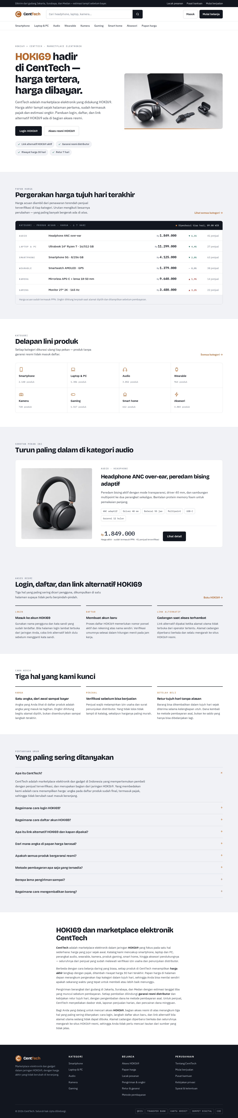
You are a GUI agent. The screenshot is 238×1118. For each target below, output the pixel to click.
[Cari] (138, 14)
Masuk (190, 14)
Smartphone (22, 25)
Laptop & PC (41, 25)
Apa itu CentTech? (28, 773)
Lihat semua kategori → (208, 212)
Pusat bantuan (194, 3)
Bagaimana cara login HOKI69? (37, 808)
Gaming (99, 25)
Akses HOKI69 (130, 1063)
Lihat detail (174, 536)
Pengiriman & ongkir (133, 1082)
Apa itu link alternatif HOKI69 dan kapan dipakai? (51, 832)
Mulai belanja (211, 14)
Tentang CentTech (185, 1063)
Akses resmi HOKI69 (61, 131)
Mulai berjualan (214, 3)
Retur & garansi (131, 1088)
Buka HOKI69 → (213, 597)
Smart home (115, 25)
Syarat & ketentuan (186, 1088)
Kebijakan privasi (185, 1082)
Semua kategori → (212, 354)
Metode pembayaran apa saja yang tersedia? (49, 868)
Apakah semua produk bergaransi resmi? (45, 856)
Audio (56, 25)
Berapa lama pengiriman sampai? (40, 880)
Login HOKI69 (29, 131)
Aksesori (132, 25)
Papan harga (149, 25)
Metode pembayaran (134, 1094)
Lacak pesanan (175, 3)
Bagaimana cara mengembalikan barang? (46, 892)
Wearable (70, 25)
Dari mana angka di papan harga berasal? (45, 844)
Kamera (85, 25)
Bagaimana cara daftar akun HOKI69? (43, 820)
